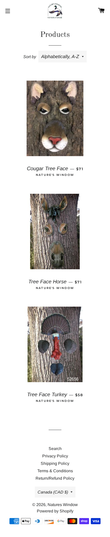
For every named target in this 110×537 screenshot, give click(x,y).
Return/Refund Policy (55, 478)
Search (55, 448)
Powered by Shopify (55, 511)
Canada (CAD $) (53, 492)
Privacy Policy (55, 456)
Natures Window (63, 504)
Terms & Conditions (55, 471)
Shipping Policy (55, 463)
